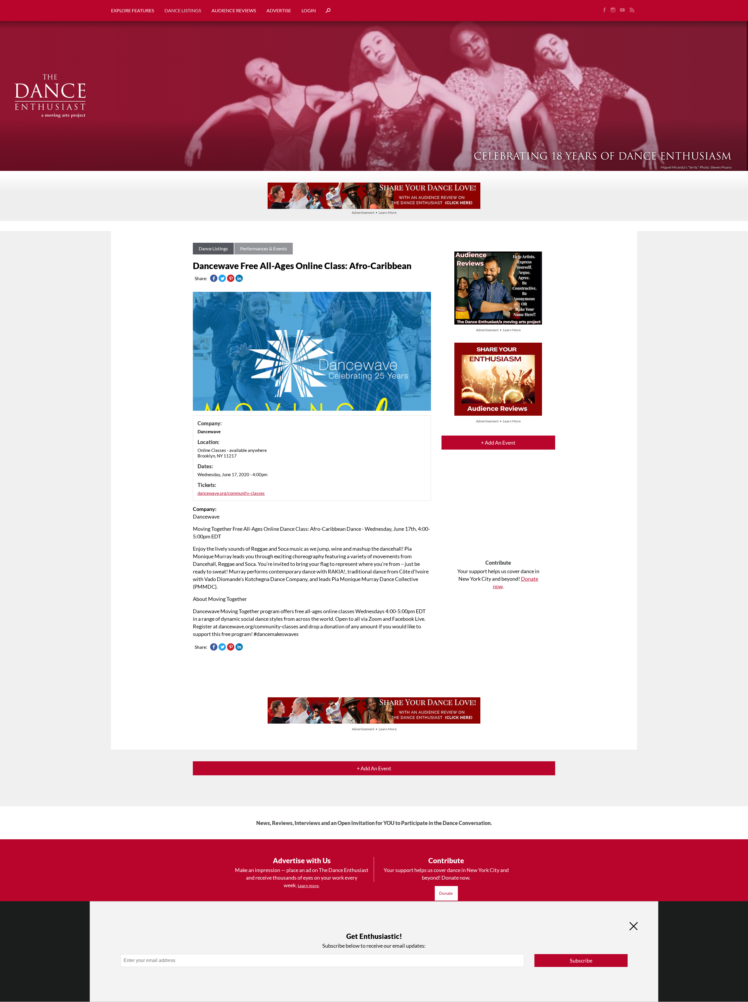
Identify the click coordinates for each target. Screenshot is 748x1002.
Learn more (308, 885)
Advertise (278, 10)
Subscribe (581, 960)
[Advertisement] (498, 510)
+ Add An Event (498, 442)
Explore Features (132, 10)
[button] (325, 10)
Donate (446, 893)
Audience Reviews (234, 10)
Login (309, 10)
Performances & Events (263, 248)
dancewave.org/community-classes (231, 493)
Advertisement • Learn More (374, 212)
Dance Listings (183, 10)
